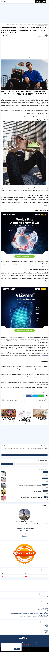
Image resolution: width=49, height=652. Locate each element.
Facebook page (45, 355)
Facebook (28, 395)
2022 (46, 629)
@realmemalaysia (44, 356)
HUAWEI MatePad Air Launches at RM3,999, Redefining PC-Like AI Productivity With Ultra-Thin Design (25, 419)
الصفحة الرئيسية (45, 24)
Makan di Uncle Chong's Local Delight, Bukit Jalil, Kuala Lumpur (33, 485)
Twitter (34, 395)
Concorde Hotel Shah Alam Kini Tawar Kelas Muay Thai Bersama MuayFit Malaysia (8, 418)
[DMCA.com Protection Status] (24, 536)
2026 (46, 624)
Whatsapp (41, 395)
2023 (46, 627)
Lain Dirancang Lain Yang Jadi (42, 609)
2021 (46, 630)
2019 (46, 632)
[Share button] (46, 396)
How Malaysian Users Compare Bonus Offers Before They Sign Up (33, 473)
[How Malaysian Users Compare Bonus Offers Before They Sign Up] (3, 473)
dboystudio (46, 612)
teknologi (39, 24)
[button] (1, 1)
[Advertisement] (24, 12)
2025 (46, 625)
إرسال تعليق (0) (24, 454)
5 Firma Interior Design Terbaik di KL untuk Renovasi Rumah (41, 418)
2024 (46, 626)
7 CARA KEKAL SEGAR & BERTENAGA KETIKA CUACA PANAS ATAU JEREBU (33, 616)
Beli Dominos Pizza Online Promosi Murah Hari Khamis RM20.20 (34, 479)
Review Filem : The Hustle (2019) (41, 491)
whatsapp (37, 573)
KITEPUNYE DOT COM (43, 615)
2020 (46, 631)
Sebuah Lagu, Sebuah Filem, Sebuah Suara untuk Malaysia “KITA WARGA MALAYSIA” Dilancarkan (29, 613)
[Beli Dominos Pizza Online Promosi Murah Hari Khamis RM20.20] (3, 479)
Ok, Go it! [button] (17, 648)
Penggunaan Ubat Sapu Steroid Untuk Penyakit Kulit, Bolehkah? (34, 497)
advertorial (40, 392)
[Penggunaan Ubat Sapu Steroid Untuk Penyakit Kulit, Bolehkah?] (3, 498)
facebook (13, 573)
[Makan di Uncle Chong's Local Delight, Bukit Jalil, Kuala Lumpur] (3, 486)
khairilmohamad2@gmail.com (26, 530)
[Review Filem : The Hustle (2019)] (3, 492)
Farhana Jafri (45, 604)
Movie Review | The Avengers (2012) (41, 605)
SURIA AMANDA (45, 608)
